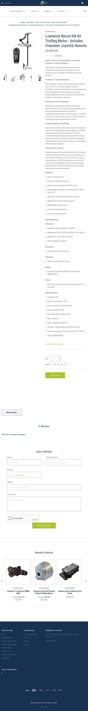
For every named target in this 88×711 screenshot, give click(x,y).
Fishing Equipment (17, 11)
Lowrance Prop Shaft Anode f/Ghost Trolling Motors (44, 592)
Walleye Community (9, 654)
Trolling (34, 11)
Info (3, 634)
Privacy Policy (7, 638)
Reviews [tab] (10, 412)
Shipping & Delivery (9, 641)
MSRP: (15, 596)
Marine (48, 11)
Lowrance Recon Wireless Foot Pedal (70, 592)
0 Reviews (58, 56)
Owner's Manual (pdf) (54, 344)
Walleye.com (6, 651)
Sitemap (44, 707)
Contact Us (5, 658)
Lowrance (50, 31)
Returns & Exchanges (9, 644)
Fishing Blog (6, 648)
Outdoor (61, 11)
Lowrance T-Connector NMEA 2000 (18, 592)
